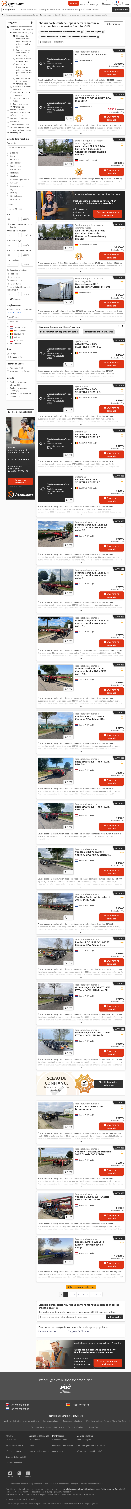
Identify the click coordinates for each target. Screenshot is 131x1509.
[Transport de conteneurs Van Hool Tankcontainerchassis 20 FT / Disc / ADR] (55, 906)
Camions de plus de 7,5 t (21, 93)
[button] (126, 3)
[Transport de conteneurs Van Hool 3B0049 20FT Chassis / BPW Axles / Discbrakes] (55, 1206)
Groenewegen (17, 186)
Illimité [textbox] (13, 321)
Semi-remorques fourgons (23, 80)
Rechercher (122, 9)
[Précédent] (40, 63)
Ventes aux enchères (20, 371)
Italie (16, 337)
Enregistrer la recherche (82, 1287)
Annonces (16, 368)
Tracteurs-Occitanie (76, 1427)
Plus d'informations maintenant (108, 1084)
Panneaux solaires (47, 1331)
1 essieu (14, 274)
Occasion (16, 357)
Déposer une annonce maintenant (108, 214)
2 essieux (15, 277)
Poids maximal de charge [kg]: (19, 250)
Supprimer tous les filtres (52, 42)
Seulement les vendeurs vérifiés (20, 395)
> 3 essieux (15, 284)
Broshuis (15, 199)
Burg (13, 193)
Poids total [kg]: (13, 260)
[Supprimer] (81, 31)
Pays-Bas (19, 327)
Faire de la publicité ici (21, 411)
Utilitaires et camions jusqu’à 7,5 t (22, 88)
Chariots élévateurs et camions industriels (21, 128)
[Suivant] (71, 63)
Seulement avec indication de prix (21, 225)
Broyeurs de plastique (72, 1421)
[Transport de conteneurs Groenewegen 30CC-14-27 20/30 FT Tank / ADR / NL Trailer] (55, 1042)
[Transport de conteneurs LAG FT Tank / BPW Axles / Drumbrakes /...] (55, 1115)
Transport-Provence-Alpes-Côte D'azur (47, 1427)
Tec (13, 156)
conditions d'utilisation (72, 1504)
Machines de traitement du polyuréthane (21, 1421)
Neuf (13, 353)
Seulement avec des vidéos (18, 389)
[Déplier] (81, 88)
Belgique (19, 334)
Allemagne (19, 330)
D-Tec (14, 153)
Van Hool (15, 163)
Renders (15, 166)
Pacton (14, 173)
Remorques (20, 104)
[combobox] (20, 321)
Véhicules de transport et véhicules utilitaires (21, 28)
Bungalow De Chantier (78, 1331)
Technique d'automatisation (20, 123)
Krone (14, 159)
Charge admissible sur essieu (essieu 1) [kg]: (19, 288)
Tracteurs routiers (21, 99)
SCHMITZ (15, 169)
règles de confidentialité (44, 1504)
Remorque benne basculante (23, 60)
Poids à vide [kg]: (14, 240)
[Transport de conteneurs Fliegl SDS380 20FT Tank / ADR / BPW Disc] (55, 771)
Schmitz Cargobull (19, 179)
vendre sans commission (20, 481)
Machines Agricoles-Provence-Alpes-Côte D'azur (106, 1421)
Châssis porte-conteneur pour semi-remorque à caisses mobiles (23, 41)
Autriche (18, 340)
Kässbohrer (16, 196)
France (14, 312)
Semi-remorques (23, 32)
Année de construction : (17, 231)
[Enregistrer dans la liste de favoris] (122, 55)
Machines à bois (20, 118)
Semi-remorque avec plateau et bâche (23, 53)
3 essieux (16, 280)
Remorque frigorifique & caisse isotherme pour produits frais (24, 70)
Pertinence (114, 24)
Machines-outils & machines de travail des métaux (20, 112)
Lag (12, 189)
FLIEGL (14, 183)
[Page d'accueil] (2, 15)
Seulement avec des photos (18, 383)
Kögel (14, 176)
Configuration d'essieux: (17, 270)
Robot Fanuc (94, 1427)
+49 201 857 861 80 (20, 1405)
